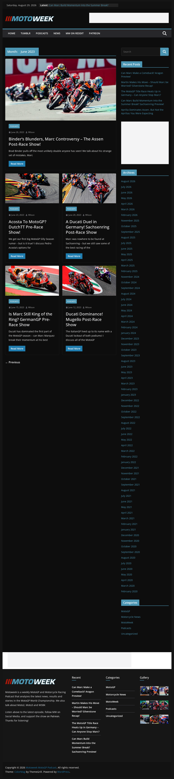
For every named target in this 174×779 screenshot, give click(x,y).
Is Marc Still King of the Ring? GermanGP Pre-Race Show (30, 319)
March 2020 (128, 585)
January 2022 (128, 462)
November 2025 (130, 220)
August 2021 (128, 490)
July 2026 (126, 186)
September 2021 (130, 484)
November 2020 (130, 540)
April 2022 (127, 445)
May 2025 (126, 254)
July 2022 (126, 428)
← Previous (12, 362)
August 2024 (128, 293)
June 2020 (126, 568)
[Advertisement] (129, 18)
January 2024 (128, 333)
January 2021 (128, 529)
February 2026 (129, 215)
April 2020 (127, 580)
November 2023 (130, 344)
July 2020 (126, 563)
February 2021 (129, 524)
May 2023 (126, 372)
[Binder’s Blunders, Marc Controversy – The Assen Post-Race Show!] (60, 90)
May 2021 (126, 507)
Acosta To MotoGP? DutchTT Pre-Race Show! (27, 227)
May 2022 (126, 439)
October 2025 (128, 226)
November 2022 (130, 406)
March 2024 (128, 321)
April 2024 (127, 316)
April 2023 (127, 377)
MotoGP (125, 611)
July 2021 (126, 495)
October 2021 (128, 479)
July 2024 (126, 299)
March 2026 (128, 209)
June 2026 (126, 192)
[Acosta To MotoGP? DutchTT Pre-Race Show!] (32, 188)
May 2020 (126, 574)
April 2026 (127, 203)
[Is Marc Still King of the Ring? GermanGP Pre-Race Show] (32, 281)
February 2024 (129, 327)
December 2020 (130, 535)
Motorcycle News (131, 616)
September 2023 (130, 355)
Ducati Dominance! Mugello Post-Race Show (84, 319)
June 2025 (126, 248)
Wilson (31, 132)
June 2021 (126, 501)
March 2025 (128, 265)
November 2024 (130, 276)
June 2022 (126, 434)
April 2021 (127, 512)
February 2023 (129, 389)
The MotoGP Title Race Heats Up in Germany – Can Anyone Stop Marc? (85, 727)
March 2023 (128, 383)
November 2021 (130, 473)
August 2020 (128, 557)
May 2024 (126, 310)
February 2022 (129, 456)
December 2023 (130, 338)
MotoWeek (127, 622)
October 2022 (128, 411)
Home (11, 33)
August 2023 (128, 361)
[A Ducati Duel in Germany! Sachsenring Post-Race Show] (89, 188)
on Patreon (53, 716)
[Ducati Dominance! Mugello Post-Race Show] (89, 281)
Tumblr (25, 33)
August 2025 (128, 237)
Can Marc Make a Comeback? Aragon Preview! (83, 691)
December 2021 (130, 467)
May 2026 (126, 198)
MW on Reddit (75, 33)
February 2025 (129, 271)
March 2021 (128, 518)
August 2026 (128, 181)
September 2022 (130, 417)
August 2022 (128, 422)
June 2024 (126, 304)
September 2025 (130, 231)
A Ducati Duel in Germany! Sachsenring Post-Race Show (87, 227)
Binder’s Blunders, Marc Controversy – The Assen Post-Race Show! (56, 141)
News (57, 33)
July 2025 (126, 243)
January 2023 (128, 394)
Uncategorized (129, 633)
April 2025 (127, 259)
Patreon (94, 33)
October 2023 (128, 349)
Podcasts (42, 33)
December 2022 (130, 400)
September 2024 (130, 288)
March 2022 (128, 450)
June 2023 (126, 366)
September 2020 (130, 552)
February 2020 (129, 591)
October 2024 (128, 282)
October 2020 (128, 546)
